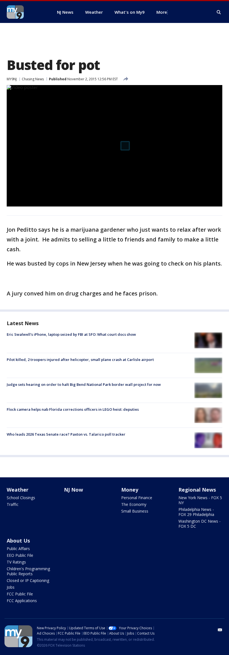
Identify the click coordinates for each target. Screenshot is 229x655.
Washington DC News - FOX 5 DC (199, 523)
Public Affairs (18, 548)
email (220, 629)
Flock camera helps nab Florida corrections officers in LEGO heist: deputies (73, 409)
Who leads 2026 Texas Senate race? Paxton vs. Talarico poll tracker (66, 434)
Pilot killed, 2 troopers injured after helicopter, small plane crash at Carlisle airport (80, 359)
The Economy (133, 504)
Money (129, 489)
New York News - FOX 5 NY (200, 500)
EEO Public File (20, 555)
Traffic (12, 504)
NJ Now (73, 489)
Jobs (11, 587)
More (161, 12)
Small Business (134, 511)
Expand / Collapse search (219, 12)
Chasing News (33, 79)
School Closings (21, 497)
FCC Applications (22, 600)
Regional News (197, 489)
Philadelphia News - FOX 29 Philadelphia (196, 512)
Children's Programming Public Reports (28, 571)
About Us (18, 540)
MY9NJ (12, 79)
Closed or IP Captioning (28, 580)
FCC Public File (20, 594)
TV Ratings (16, 562)
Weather (17, 489)
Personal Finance (136, 497)
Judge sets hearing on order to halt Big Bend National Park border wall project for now (84, 384)
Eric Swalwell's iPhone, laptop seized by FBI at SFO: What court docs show (71, 334)
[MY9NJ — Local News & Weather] (25, 12)
